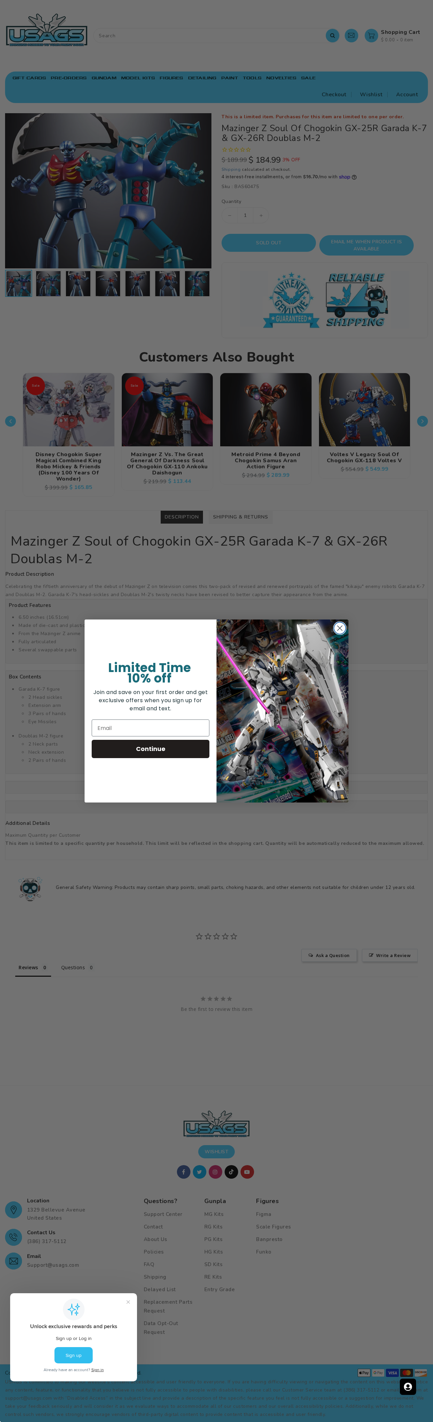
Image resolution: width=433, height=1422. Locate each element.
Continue (150, 749)
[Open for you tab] (408, 1387)
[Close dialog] (340, 628)
